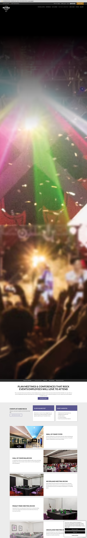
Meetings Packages (16, 415)
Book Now (80, 3)
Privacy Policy (67, 527)
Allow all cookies (75, 529)
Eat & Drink (54, 6)
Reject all (75, 532)
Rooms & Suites (41, 6)
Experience (48, 6)
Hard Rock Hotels (6, 3)
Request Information (60, 380)
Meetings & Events (38, 380)
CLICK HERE (30, 1)
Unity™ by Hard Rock (15, 3)
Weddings (45, 380)
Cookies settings (75, 535)
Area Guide (72, 6)
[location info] (68, 3)
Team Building (51, 380)
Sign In (59, 3)
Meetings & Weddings (63, 6)
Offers (77, 6)
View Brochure (43, 398)
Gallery (82, 6)
